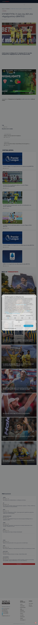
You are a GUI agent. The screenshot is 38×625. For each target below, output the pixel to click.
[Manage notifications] (35, 623)
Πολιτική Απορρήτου (16, 313)
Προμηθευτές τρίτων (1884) (21, 304)
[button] (10, 328)
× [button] (34, 295)
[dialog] (19, 312)
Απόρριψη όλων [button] (18, 325)
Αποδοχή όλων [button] (28, 325)
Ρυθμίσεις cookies (9, 313)
